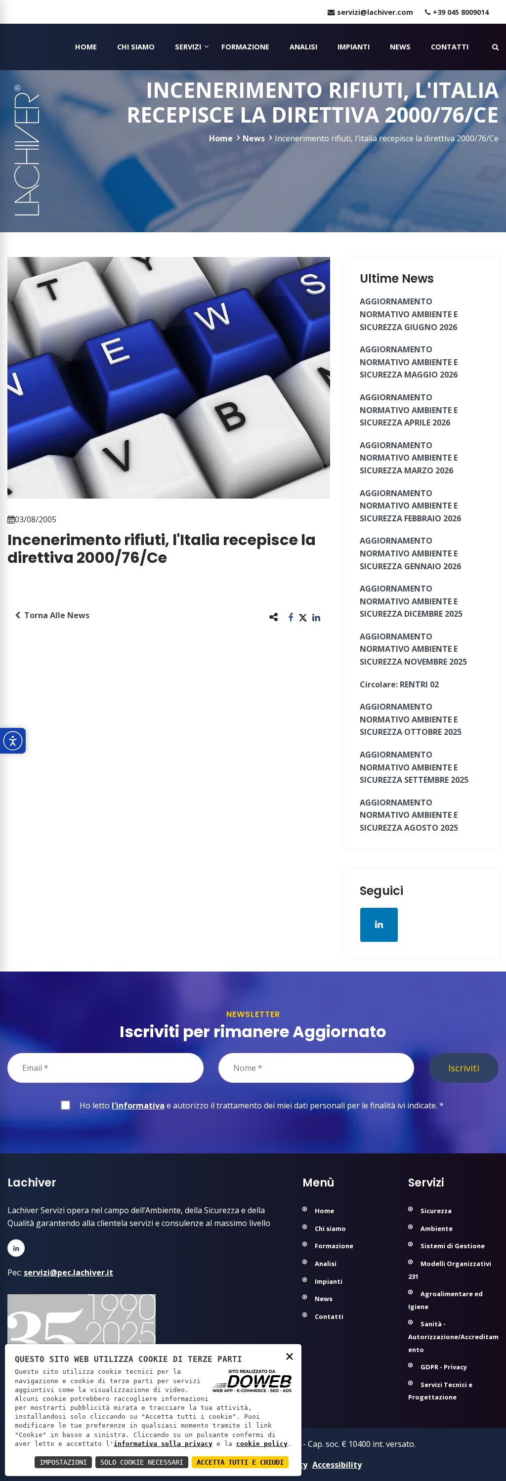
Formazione (245, 46)
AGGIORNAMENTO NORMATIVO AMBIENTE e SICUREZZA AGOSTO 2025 (409, 815)
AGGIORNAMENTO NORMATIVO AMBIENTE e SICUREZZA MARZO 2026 (409, 458)
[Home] (8, 47)
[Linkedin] (16, 1248)
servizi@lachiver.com (375, 12)
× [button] (289, 1355)
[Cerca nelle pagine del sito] (495, 46)
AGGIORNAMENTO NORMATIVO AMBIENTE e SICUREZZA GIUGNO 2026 (409, 314)
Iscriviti (463, 1067)
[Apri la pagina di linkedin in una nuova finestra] (379, 924)
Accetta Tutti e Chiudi (240, 1462)
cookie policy (262, 1443)
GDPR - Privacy (444, 1366)
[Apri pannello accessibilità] (13, 741)
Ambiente (437, 1228)
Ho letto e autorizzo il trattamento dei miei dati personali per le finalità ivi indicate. (260, 1105)
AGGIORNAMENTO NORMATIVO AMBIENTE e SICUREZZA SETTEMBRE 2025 (414, 767)
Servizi (188, 46)
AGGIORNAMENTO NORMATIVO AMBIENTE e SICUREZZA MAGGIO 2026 (409, 362)
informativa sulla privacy (163, 1443)
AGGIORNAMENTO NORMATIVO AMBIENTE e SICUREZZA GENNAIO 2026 (410, 553)
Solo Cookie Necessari (141, 1462)
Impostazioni (63, 1462)
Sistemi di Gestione (453, 1245)
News (400, 46)
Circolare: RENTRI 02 (399, 684)
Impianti (353, 46)
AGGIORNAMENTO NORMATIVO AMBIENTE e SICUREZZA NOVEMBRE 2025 (413, 649)
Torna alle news (54, 615)
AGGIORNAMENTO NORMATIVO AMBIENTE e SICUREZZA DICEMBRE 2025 (411, 601)
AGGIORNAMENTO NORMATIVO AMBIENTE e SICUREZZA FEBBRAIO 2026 (410, 506)
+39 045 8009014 (461, 12)
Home (86, 46)
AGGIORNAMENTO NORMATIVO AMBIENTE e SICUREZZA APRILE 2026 (409, 410)
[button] (291, 617)
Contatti (449, 46)
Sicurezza (436, 1210)
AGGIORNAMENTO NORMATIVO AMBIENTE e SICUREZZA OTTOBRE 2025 (411, 719)
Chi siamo (136, 46)
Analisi (303, 46)
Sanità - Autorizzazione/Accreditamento (453, 1336)
